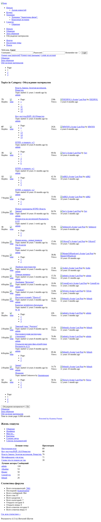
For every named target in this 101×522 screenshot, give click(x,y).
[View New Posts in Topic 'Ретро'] (12, 257)
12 (22, 109)
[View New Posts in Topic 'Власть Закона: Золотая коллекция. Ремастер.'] (12, 102)
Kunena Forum (55, 418)
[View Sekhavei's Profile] (68, 227)
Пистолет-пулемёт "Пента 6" (28, 297)
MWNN (91, 127)
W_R (17, 310)
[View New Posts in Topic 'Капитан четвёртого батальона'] (12, 315)
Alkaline (5, 469)
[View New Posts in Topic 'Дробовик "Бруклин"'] (12, 285)
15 (22, 137)
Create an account (48, 55)
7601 (28, 488)
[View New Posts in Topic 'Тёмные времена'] (12, 278)
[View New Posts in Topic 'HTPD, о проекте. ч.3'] (12, 155)
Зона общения (12, 33)
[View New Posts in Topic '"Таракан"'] (12, 293)
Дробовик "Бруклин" (24, 282)
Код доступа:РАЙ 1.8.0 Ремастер (29, 116)
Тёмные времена (22, 274)
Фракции (19, 373)
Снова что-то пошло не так (13, 460)
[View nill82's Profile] (67, 176)
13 (22, 111)
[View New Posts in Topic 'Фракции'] (12, 382)
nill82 (88, 176)
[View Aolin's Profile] (67, 268)
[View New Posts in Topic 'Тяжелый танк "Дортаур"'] (12, 330)
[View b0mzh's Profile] (67, 298)
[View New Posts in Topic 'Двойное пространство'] (12, 270)
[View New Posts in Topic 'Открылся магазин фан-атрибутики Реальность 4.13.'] (12, 354)
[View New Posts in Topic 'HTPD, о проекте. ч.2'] (12, 199)
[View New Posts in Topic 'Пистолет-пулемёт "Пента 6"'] (12, 301)
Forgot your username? (30, 55)
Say (85, 153)
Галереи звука (12, 438)
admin (17, 95)
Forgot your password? (11, 55)
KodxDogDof (23, 491)
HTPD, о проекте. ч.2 (24, 190)
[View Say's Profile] (66, 153)
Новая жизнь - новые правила (28, 240)
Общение (16, 24)
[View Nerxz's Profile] (67, 380)
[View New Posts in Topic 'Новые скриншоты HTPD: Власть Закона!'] (12, 213)
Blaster (4, 472)
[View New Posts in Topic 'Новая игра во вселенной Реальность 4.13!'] (12, 229)
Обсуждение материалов (12, 63)
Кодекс (9, 12)
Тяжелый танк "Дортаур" (26, 326)
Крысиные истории (20, 19)
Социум (10, 22)
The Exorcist (20, 245)
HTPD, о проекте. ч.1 (24, 168)
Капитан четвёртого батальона (29, 305)
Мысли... (10, 434)
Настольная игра (8, 448)
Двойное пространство (25, 267)
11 (21, 106)
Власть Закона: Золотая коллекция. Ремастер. (21, 454)
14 (22, 135)
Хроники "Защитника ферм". (25, 17)
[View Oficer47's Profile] (68, 241)
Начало (9, 8)
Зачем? (18, 365)
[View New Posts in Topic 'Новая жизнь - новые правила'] (12, 243)
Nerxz (88, 380)
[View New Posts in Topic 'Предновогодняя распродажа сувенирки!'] (12, 339)
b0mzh (89, 298)
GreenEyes (94, 283)
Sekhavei (92, 227)
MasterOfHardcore (68, 256)
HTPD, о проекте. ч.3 (24, 142)
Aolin (87, 268)
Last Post (82, 99)
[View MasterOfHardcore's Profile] (72, 253)
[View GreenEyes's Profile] (69, 283)
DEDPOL (93, 99)
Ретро (17, 248)
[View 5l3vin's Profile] (67, 291)
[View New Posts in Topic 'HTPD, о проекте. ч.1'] (12, 179)
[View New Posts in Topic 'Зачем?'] (12, 369)
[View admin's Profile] (67, 276)
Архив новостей (19, 10)
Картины (10, 436)
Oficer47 (92, 241)
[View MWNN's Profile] (68, 127)
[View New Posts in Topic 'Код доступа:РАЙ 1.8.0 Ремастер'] (12, 129)
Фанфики (10, 431)
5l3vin (88, 291)
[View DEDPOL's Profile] (69, 99)
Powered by (44, 418)
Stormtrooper (43, 375)
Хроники (10, 15)
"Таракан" (19, 290)
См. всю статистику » (11, 514)
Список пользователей (16, 441)
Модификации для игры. (12, 457)
